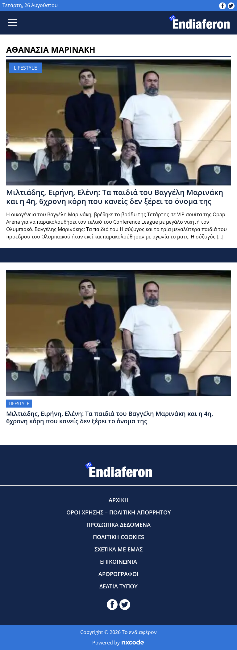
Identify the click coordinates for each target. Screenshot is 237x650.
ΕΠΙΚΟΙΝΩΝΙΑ (118, 561)
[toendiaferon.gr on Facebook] (222, 5)
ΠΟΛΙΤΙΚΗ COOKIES (118, 537)
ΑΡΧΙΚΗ (119, 500)
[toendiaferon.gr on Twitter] (231, 5)
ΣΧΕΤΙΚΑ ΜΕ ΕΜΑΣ (118, 549)
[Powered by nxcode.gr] (133, 642)
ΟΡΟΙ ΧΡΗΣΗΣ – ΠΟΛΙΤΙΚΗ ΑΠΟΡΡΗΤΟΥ (118, 512)
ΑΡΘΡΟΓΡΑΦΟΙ (118, 574)
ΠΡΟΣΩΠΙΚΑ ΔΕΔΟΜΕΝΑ (118, 524)
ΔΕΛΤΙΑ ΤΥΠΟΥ (118, 586)
